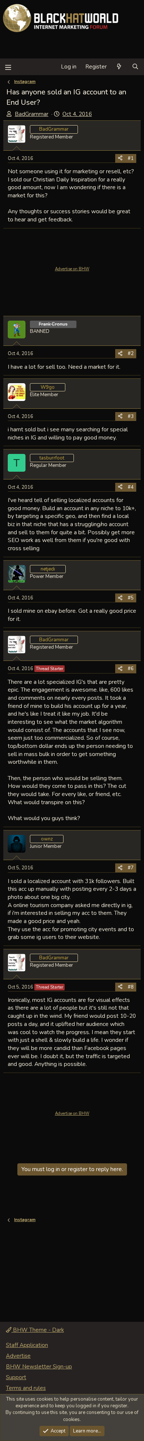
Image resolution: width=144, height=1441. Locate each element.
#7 (131, 868)
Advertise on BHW (72, 269)
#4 (131, 487)
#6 (131, 668)
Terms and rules (26, 1388)
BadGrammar (31, 114)
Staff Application (27, 1345)
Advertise (18, 1356)
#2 (131, 353)
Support (16, 1377)
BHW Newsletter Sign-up (39, 1366)
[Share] (120, 158)
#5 (131, 598)
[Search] (135, 67)
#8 (131, 987)
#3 (131, 416)
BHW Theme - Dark (37, 1330)
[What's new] (119, 67)
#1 (131, 158)
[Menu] (8, 67)
